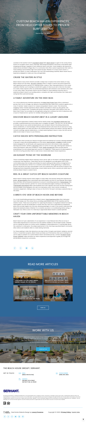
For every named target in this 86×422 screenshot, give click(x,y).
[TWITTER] (8, 416)
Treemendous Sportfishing (21, 185)
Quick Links (76, 412)
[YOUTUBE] (15, 416)
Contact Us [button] (43, 349)
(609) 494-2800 (64, 374)
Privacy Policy (66, 412)
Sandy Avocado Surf (49, 147)
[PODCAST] (23, 416)
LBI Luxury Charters (36, 83)
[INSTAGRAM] (12, 416)
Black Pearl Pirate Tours (50, 102)
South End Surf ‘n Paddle (54, 142)
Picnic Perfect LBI (67, 159)
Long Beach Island (37, 63)
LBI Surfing (35, 146)
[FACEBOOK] (4, 416)
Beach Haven (50, 63)
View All (43, 307)
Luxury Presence (37, 412)
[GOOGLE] (19, 416)
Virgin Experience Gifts (52, 199)
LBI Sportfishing (22, 180)
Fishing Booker (64, 182)
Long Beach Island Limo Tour (61, 121)
